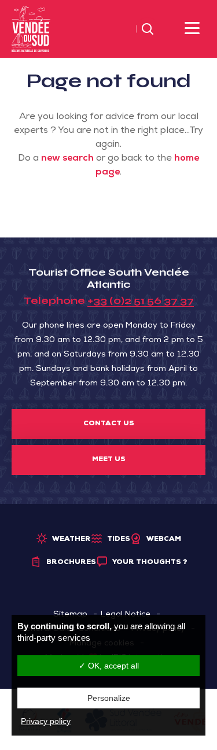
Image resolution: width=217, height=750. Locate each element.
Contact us (108, 424)
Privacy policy (46, 721)
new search (67, 159)
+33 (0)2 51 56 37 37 (140, 300)
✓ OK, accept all (109, 665)
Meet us (109, 459)
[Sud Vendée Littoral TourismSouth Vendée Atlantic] (31, 29)
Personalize (108, 698)
